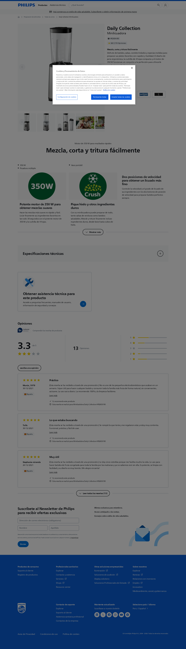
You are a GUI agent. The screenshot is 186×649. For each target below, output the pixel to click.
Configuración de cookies (67, 97)
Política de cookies (109, 90)
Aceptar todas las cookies (121, 97)
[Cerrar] (132, 68)
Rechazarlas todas (99, 97)
